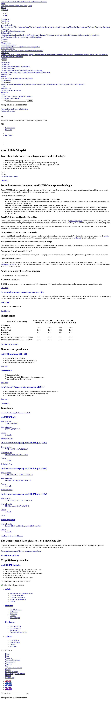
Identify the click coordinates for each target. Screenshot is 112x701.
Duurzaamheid (15, 642)
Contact (3, 86)
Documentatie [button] (5, 82)
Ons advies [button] (5, 23)
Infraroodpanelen (88, 55)
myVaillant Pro (15, 2)
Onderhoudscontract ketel (10, 70)
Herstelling (4, 72)
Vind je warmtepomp (21, 37)
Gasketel (4, 51)
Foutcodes (46, 72)
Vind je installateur (20, 6)
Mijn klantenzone (16, 610)
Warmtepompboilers (33, 47)
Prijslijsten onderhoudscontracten (73, 84)
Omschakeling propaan (35, 72)
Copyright (8, 664)
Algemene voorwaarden (13, 668)
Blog (2, 37)
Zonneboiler (64, 55)
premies (106, 236)
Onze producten (15, 626)
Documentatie (5, 80)
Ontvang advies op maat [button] (9, 176)
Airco (44, 35)
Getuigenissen (9, 37)
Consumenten (5, 2)
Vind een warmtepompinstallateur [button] (29, 551)
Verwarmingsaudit (14, 72)
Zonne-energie (17, 47)
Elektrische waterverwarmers (13, 57)
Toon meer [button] (4, 366)
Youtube (8, 681)
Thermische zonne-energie (55, 35)
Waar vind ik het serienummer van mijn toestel (17, 78)
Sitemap (8, 676)
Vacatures (44, 2)
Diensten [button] (4, 61)
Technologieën (6, 33)
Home (7, 654)
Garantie (24, 72)
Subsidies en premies (17, 31)
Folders (33, 84)
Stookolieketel (12, 51)
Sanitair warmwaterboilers (43, 55)
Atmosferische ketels (36, 51)
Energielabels (5, 31)
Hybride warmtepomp (72, 35)
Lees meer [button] (4, 288)
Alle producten (6, 43)
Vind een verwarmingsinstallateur (21, 593)
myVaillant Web (6, 74)
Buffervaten (56, 55)
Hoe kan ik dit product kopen (12, 536)
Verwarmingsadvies (7, 25)
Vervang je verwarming (61, 27)
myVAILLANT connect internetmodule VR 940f (22, 387)
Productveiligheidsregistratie (15, 674)
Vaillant (8, 636)
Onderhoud (5, 65)
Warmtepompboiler (35, 35)
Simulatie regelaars (35, 37)
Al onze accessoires (7, 55)
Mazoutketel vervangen (77, 27)
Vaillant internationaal (12, 660)
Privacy (7, 670)
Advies (8, 589)
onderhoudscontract (7, 264)
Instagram (8, 689)
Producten (4, 39)
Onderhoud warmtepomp (21, 66)
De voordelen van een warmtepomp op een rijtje (22, 292)
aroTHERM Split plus (11, 565)
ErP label (5, 302)
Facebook (8, 685)
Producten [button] (4, 41)
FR (4, 4)
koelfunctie (77, 238)
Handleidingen (41, 84)
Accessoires (5, 53)
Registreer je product (8, 98)
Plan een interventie (7, 6)
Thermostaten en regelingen (89, 35)
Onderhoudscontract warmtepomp (30, 70)
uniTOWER (6, 370)
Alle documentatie (7, 84)
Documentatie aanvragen (22, 84)
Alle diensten (5, 63)
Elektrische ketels (23, 51)
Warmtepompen (6, 35)
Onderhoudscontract (8, 68)
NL (2, 4)
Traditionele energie (8, 49)
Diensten (4, 59)
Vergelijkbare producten (10, 555)
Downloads (5, 403)
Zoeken (3, 8)
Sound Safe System (75, 221)
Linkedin (8, 683)
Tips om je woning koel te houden (41, 27)
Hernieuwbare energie (8, 45)
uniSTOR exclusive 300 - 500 (14, 354)
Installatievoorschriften (54, 84)
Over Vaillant (14, 641)
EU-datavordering (11, 672)
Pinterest (8, 687)
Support (3, 76)
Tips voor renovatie (7, 27)
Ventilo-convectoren (75, 55)
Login (30, 6)
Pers (6, 666)
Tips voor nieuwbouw (21, 27)
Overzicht (4, 180)
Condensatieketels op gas (20, 35)
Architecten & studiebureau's (31, 2)
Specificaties (5, 311)
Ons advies (5, 21)
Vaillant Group (10, 662)
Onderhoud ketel (6, 66)
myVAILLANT (90, 27)
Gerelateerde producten (9, 344)
